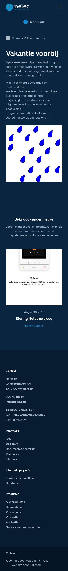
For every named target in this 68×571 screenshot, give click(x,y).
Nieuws (16, 38)
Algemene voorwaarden (21, 560)
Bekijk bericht (34, 325)
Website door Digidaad (26, 565)
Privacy (43, 560)
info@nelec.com (16, 401)
